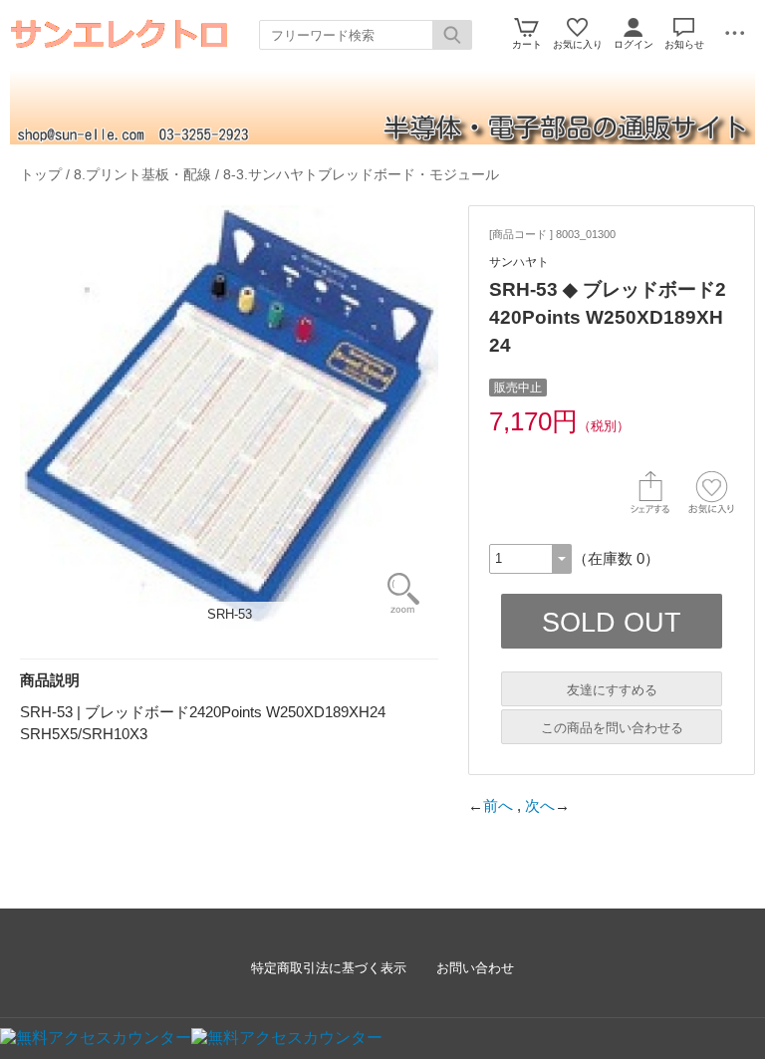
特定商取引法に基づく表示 (328, 967)
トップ (41, 174)
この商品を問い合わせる (612, 727)
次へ (540, 805)
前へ (498, 805)
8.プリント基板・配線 (142, 174)
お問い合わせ (475, 967)
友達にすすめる (612, 689)
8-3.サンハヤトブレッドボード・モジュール (361, 174)
